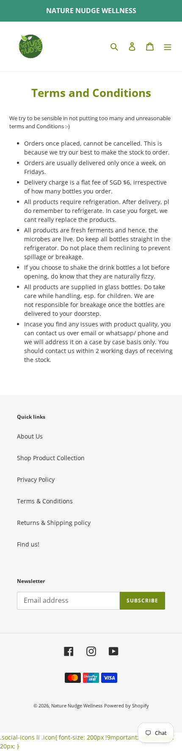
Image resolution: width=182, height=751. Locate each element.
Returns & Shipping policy (54, 523)
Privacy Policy (36, 479)
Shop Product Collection (51, 458)
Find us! (28, 544)
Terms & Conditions (45, 501)
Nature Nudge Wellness (76, 705)
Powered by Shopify (126, 705)
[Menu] (167, 46)
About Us (30, 436)
